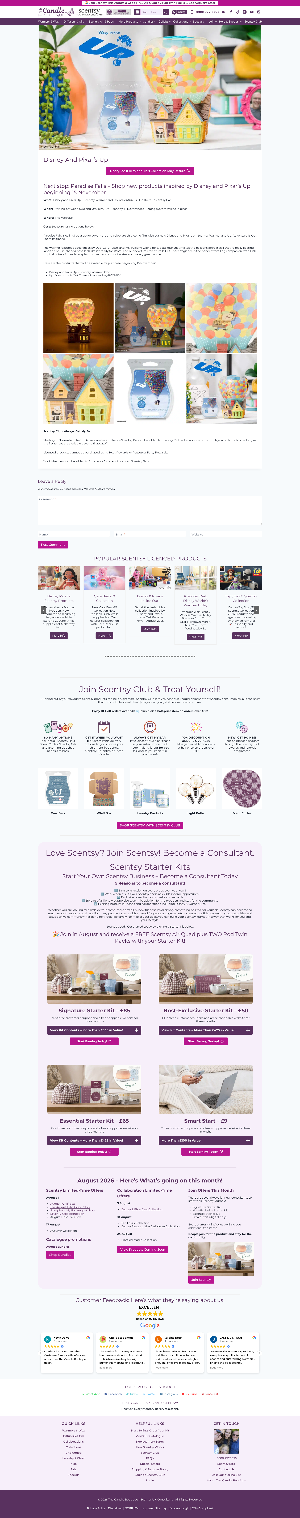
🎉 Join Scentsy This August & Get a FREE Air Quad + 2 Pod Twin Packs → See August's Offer (150, 3)
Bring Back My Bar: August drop (72, 1210)
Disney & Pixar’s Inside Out (104, 598)
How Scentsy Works (150, 1447)
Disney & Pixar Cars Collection (141, 1209)
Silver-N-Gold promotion (67, 1213)
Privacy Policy (96, 1508)
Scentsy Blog (226, 1463)
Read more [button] (50, 1367)
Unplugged (73, 1452)
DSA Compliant (202, 1508)
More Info (60, 636)
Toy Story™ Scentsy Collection (196, 598)
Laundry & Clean (73, 1458)
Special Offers (150, 1463)
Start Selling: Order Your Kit (150, 1430)
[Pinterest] (258, 11)
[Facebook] (230, 11)
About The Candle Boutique (226, 1480)
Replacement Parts (150, 1441)
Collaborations (73, 1441)
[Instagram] (244, 11)
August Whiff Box (62, 1203)
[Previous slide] (43, 610)
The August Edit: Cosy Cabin (70, 1207)
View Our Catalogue (150, 1436)
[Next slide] (256, 610)
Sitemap (161, 1508)
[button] (259, 1353)
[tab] (105, 656)
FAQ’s (150, 1458)
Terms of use (144, 1508)
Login (150, 1480)
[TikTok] (237, 11)
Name (44, 534)
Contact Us (226, 1469)
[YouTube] (251, 11)
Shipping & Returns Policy (150, 1469)
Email (120, 534)
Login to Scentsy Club (150, 1475)
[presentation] (59, 578)
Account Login (179, 1508)
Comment (47, 499)
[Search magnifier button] (166, 12)
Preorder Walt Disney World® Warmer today (150, 600)
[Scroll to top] (290, 1477)
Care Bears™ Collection (58, 598)
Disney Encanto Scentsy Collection (241, 598)
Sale (73, 1469)
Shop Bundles (60, 1255)
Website (197, 534)
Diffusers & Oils (73, 1436)
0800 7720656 (226, 1458)
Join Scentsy (201, 1280)
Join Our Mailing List (226, 1475)
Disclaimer (115, 1508)
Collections (73, 1447)
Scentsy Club (253, 21)
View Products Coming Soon (142, 1249)
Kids (73, 1463)
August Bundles (58, 1246)
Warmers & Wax (73, 1430)
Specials (73, 1475)
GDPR (129, 1508)
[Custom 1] (223, 11)
